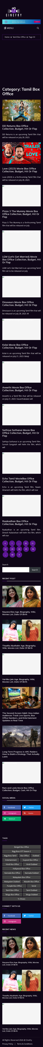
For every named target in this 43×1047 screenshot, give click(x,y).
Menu (10, 28)
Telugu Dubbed (32, 894)
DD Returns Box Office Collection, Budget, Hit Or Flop (19, 127)
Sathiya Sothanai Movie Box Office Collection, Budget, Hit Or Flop (20, 433)
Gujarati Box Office (30, 860)
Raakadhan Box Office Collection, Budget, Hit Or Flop (19, 522)
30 (26, 543)
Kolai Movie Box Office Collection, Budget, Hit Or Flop (19, 346)
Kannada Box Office (12, 873)
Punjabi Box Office (14, 886)
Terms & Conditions (24, 1044)
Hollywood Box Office (21, 868)
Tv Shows (21, 899)
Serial (34, 886)
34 (19, 549)
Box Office (24, 855)
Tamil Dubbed (31, 890)
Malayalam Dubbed (12, 881)
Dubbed (36, 855)
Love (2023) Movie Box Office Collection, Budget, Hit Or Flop (19, 170)
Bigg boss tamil (10, 855)
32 (5, 549)
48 (12, 555)
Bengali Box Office (21, 847)
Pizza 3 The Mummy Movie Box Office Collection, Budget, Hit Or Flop (20, 214)
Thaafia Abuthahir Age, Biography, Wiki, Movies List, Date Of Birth (19, 646)
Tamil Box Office (12, 890)
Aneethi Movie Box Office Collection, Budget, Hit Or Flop (19, 389)
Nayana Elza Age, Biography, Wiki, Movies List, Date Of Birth (19, 613)
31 (33, 543)
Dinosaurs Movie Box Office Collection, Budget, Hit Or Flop (19, 303)
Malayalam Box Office (21, 877)
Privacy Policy (7, 1044)
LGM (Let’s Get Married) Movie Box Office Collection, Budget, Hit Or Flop (21, 259)
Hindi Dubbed (31, 864)
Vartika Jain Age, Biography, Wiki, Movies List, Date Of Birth (18, 680)
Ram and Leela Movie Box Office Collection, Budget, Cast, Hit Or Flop (19, 789)
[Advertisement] (21, 62)
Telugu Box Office (12, 894)
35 (26, 549)
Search (5, 564)
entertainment (11, 860)
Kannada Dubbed (32, 873)
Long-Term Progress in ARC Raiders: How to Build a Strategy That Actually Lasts (20, 754)
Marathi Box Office (31, 881)
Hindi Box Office (12, 864)
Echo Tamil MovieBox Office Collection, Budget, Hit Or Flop (19, 480)
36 (33, 549)
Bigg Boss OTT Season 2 (21, 851)
